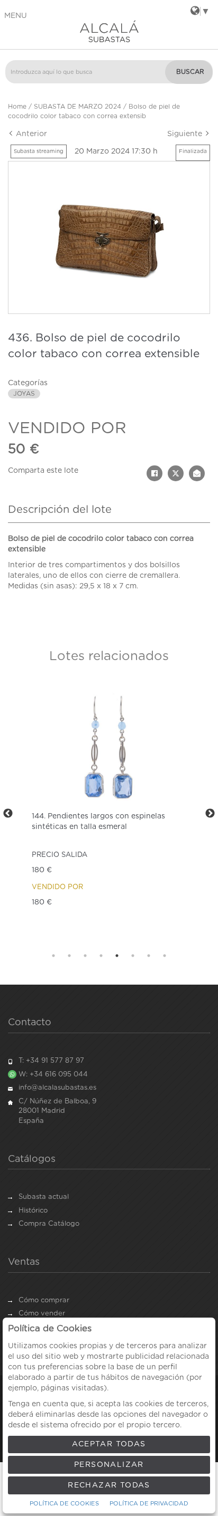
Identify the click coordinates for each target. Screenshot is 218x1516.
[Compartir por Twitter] (176, 473)
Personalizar (109, 1465)
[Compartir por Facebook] (154, 473)
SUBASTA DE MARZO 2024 (77, 106)
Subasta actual (44, 1197)
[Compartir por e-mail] (197, 473)
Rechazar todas (109, 1485)
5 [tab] (117, 955)
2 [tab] (69, 955)
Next (210, 813)
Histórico (33, 1210)
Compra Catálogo (49, 1224)
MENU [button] (15, 16)
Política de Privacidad (149, 1504)
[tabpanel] (109, 813)
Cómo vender (42, 1313)
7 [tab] (148, 955)
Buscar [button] (190, 72)
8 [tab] (164, 955)
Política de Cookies (64, 1504)
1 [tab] (53, 955)
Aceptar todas (109, 1444)
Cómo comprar (44, 1300)
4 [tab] (101, 955)
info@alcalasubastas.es (57, 1087)
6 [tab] (133, 955)
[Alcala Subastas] (109, 31)
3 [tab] (85, 955)
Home (17, 106)
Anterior (30, 134)
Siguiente (185, 134)
